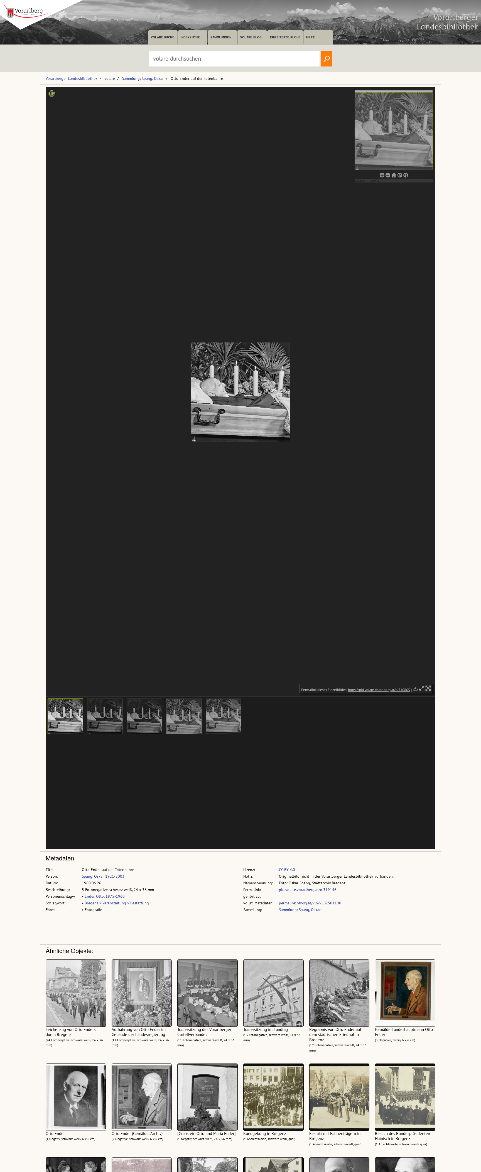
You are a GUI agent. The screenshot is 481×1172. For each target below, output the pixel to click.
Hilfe (310, 37)
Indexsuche (190, 37)
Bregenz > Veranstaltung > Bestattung (117, 902)
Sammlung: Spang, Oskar (143, 78)
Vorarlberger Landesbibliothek (71, 78)
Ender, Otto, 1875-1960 (105, 896)
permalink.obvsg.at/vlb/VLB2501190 (310, 902)
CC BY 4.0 (287, 869)
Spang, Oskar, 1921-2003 (103, 876)
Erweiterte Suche (285, 37)
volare (109, 78)
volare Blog (251, 37)
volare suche (162, 37)
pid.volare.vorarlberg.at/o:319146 (308, 889)
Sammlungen (220, 37)
